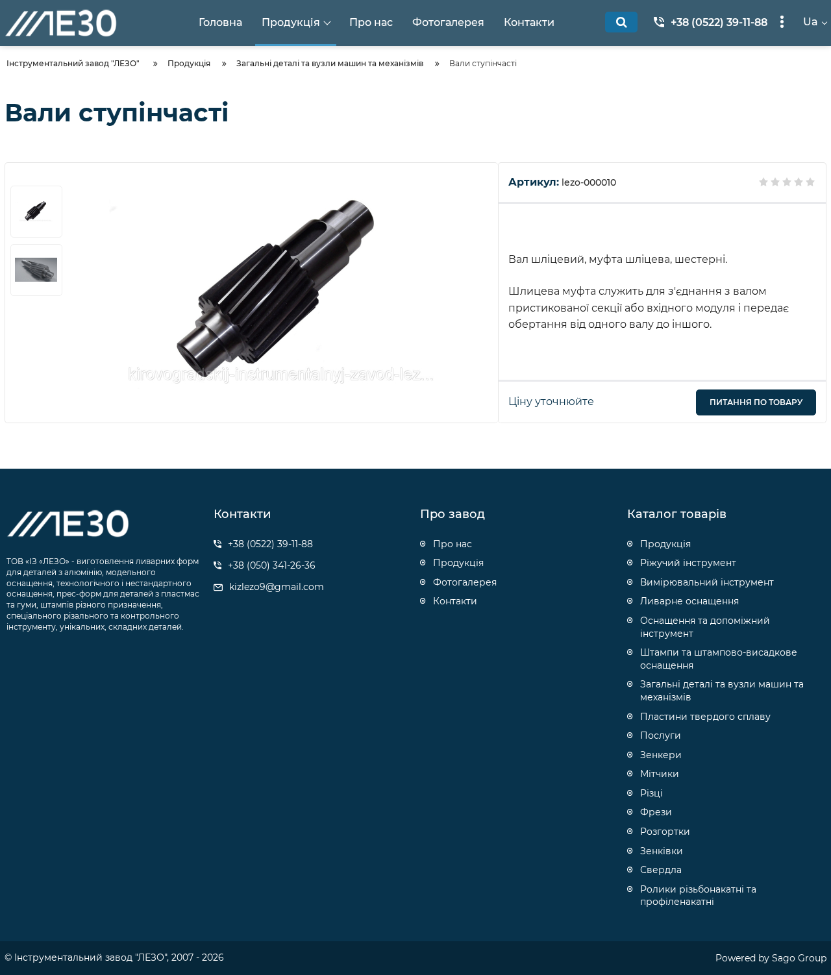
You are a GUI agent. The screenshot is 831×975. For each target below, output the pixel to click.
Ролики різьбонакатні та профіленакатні (698, 895)
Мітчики (659, 774)
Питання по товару (756, 402)
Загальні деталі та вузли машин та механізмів (722, 690)
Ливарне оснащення (689, 601)
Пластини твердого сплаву (705, 716)
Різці (651, 793)
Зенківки (661, 851)
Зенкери (661, 755)
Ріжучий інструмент (688, 563)
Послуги (660, 735)
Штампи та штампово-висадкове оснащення (718, 659)
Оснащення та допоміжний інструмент (705, 627)
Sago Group (799, 958)
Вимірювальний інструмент (707, 582)
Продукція (665, 544)
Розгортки (665, 831)
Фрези (656, 812)
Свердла (661, 870)
